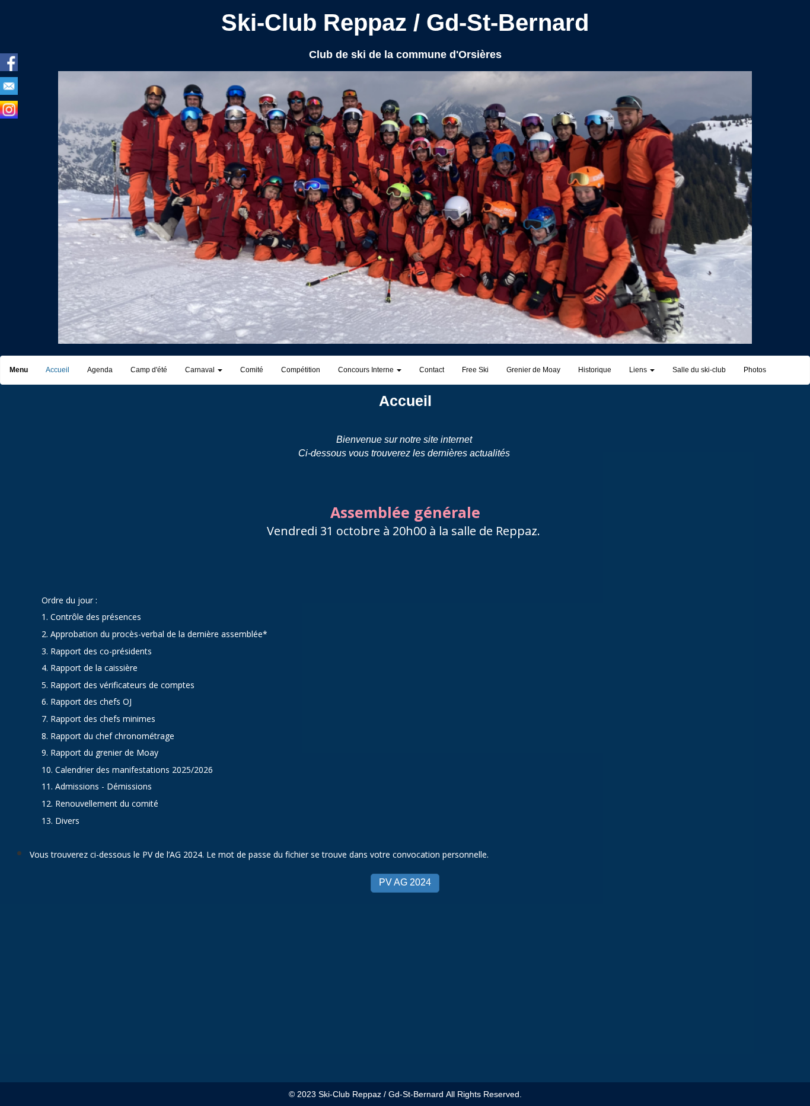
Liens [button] (639, 370)
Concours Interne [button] (367, 370)
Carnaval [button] (200, 370)
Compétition (300, 370)
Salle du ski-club (699, 370)
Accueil (57, 370)
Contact (431, 370)
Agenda (100, 370)
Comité (251, 370)
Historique (594, 370)
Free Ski (475, 370)
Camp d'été (148, 370)
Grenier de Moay (533, 370)
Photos (755, 370)
